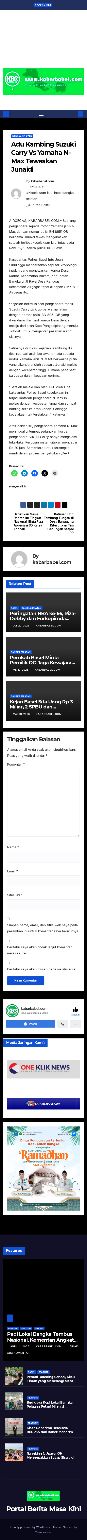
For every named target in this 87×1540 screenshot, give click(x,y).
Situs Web (14, 895)
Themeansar (43, 1532)
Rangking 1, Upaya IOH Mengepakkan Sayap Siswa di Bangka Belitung (50, 1458)
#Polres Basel (39, 205)
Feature (26, 1328)
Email (12, 871)
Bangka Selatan (22, 136)
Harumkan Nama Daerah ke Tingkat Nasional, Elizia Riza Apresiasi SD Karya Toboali (28, 522)
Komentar (16, 764)
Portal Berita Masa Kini (43, 99)
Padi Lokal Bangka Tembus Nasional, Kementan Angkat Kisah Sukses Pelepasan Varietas (40, 1342)
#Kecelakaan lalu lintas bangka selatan (50, 196)
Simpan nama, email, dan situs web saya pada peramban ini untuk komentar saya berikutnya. (43, 928)
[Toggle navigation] (41, 114)
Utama (39, 1328)
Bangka (13, 1328)
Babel (14, 608)
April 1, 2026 (20, 1346)
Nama (13, 847)
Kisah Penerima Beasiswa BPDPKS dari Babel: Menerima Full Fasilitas (51, 1432)
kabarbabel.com (42, 181)
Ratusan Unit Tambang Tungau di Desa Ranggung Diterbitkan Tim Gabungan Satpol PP (59, 524)
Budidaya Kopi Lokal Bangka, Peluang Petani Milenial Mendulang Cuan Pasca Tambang (50, 1409)
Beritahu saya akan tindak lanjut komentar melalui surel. (39, 950)
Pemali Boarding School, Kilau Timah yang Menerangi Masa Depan (51, 1381)
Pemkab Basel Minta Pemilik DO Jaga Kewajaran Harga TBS (42, 663)
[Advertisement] (43, 41)
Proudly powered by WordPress (30, 1527)
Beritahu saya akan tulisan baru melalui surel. (42, 969)
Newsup (68, 1527)
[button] (74, 114)
